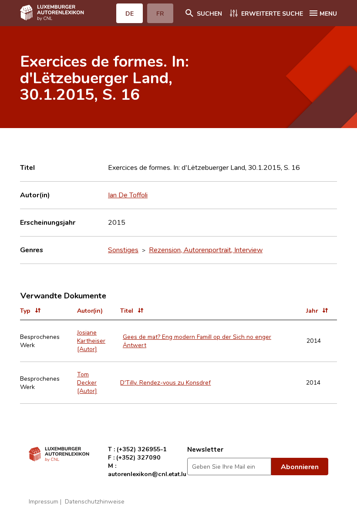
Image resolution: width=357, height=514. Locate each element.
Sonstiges (123, 249)
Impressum (43, 501)
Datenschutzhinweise (95, 501)
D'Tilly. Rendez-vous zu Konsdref (165, 382)
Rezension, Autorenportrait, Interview (206, 249)
